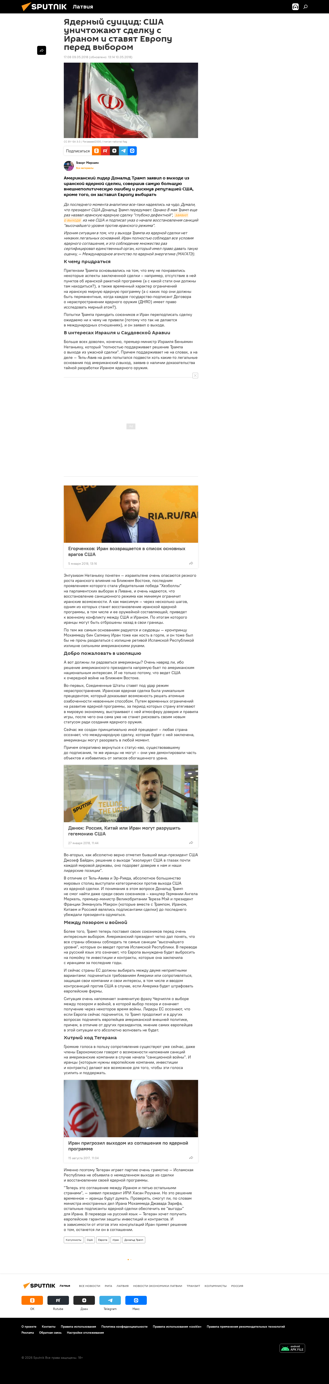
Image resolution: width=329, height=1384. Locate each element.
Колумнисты (73, 1239)
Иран (116, 1239)
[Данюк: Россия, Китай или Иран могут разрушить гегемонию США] (131, 793)
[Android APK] (292, 1349)
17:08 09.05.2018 (76, 57)
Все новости (89, 1286)
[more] (191, 563)
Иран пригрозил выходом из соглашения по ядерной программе (128, 1146)
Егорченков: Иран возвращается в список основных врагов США (126, 551)
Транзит (193, 1286)
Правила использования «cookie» (177, 1326)
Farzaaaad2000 (92, 141)
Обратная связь (50, 1333)
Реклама (27, 1333)
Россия (237, 1286)
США (90, 1239)
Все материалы (85, 168)
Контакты (49, 1326)
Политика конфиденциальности (124, 1326)
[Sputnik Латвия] (46, 12)
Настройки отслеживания (85, 1333)
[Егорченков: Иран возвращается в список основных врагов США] (131, 514)
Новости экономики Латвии (157, 1286)
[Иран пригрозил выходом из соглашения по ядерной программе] (131, 1108)
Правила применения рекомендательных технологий (246, 1326)
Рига (108, 1286)
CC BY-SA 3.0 (72, 141)
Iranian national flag (115, 141)
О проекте (28, 1326)
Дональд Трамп (133, 1239)
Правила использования (78, 1326)
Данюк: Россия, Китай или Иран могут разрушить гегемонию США (124, 831)
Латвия (123, 1286)
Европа (102, 1239)
